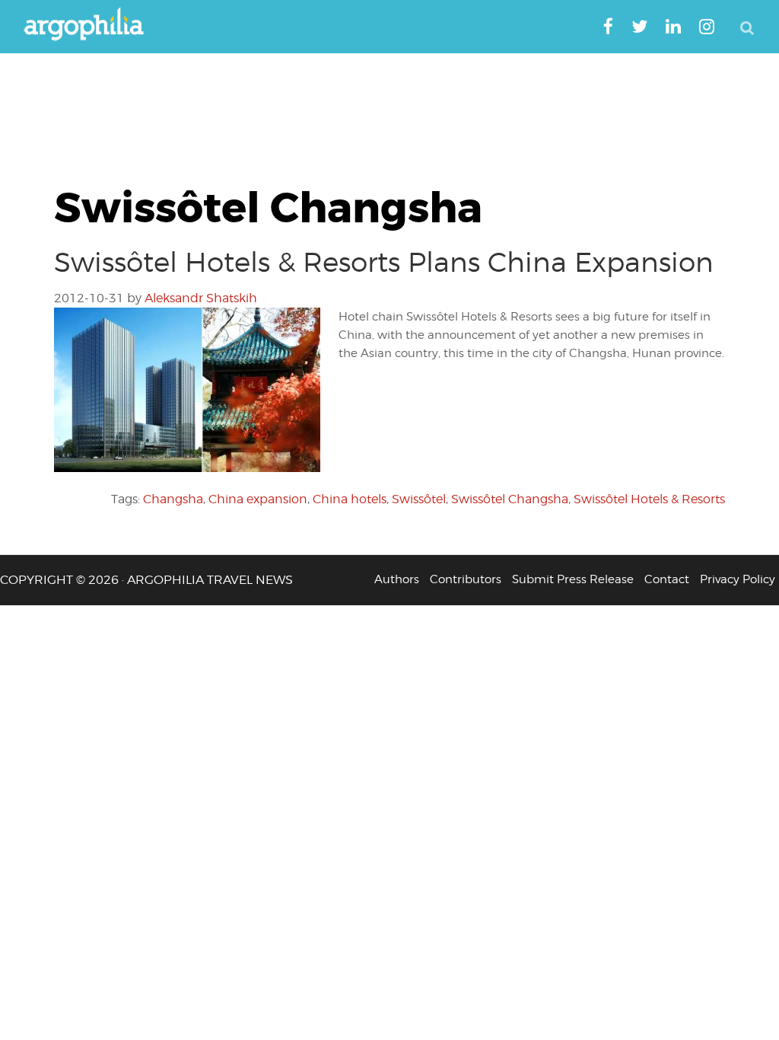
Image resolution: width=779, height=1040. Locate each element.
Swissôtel (419, 499)
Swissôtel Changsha (509, 499)
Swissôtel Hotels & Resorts (649, 499)
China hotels (349, 499)
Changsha (173, 499)
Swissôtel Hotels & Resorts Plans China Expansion (384, 262)
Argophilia (91, 25)
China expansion (257, 499)
